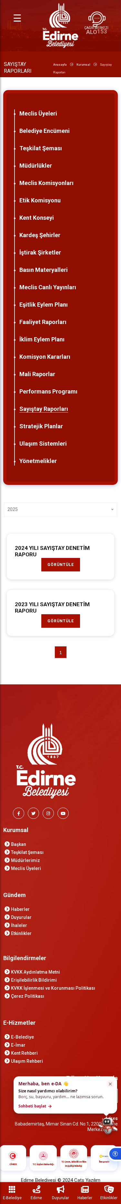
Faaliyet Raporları (42, 322)
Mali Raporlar (37, 374)
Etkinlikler (21, 933)
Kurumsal (83, 64)
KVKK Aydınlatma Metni (35, 972)
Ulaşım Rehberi (27, 1061)
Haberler (20, 909)
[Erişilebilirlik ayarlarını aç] (114, 1153)
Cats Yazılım (87, 1180)
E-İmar (18, 1045)
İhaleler (19, 925)
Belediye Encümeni (44, 130)
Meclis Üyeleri (38, 113)
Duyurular (21, 917)
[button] (65, 1095)
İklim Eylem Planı (42, 339)
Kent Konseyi (36, 217)
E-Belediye (22, 1037)
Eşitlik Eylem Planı (43, 304)
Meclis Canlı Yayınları (47, 287)
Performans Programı (48, 391)
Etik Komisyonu (40, 200)
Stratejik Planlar (41, 426)
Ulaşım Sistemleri (43, 443)
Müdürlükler (35, 165)
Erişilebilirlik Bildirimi (34, 980)
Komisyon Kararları (44, 356)
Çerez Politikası (27, 996)
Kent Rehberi (24, 1053)
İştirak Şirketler (40, 252)
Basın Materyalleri (43, 269)
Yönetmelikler (38, 461)
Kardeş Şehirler (39, 235)
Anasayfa (60, 64)
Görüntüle (60, 564)
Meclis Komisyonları (46, 183)
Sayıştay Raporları (43, 408)
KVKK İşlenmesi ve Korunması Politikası (53, 988)
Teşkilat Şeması (40, 148)
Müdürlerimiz (25, 860)
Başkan (18, 844)
